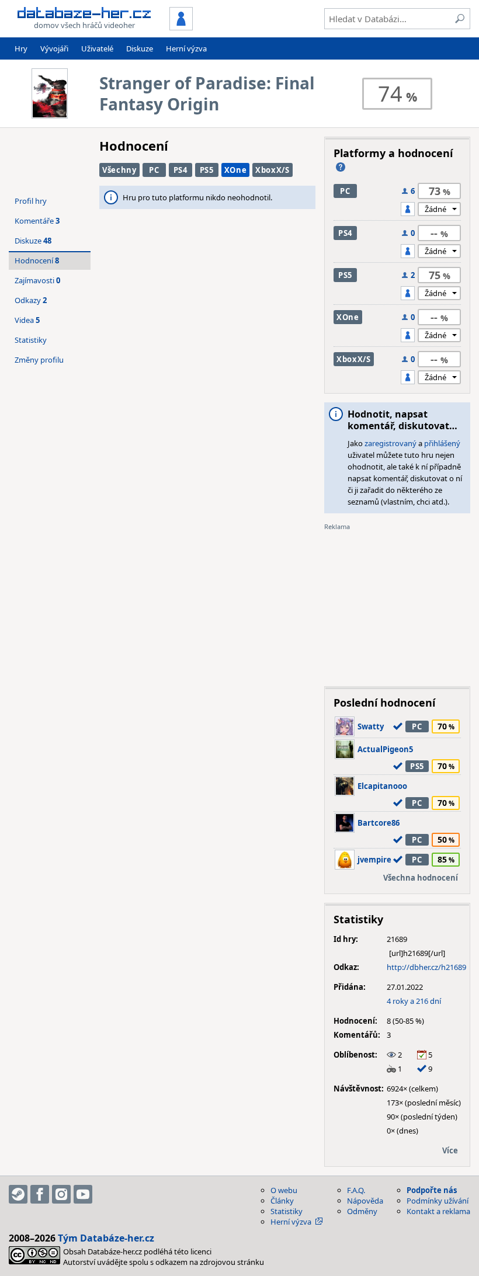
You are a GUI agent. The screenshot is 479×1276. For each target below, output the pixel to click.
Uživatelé (97, 48)
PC (154, 170)
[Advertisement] (397, 604)
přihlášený (442, 443)
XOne (235, 170)
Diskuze (139, 48)
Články (282, 1200)
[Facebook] (39, 1194)
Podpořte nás (432, 1190)
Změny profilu (39, 359)
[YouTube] (83, 1194)
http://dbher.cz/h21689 (426, 967)
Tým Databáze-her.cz (106, 1238)
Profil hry (31, 201)
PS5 (207, 170)
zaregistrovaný (390, 443)
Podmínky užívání (437, 1200)
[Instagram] (61, 1194)
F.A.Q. (356, 1190)
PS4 (180, 170)
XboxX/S (272, 170)
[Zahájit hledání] (459, 18)
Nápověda (365, 1200)
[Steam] (18, 1194)
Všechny (119, 170)
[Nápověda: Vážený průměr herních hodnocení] (341, 167)
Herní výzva (186, 48)
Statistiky (31, 340)
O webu (283, 1190)
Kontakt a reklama (438, 1211)
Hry (21, 48)
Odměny (362, 1211)
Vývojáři (54, 48)
